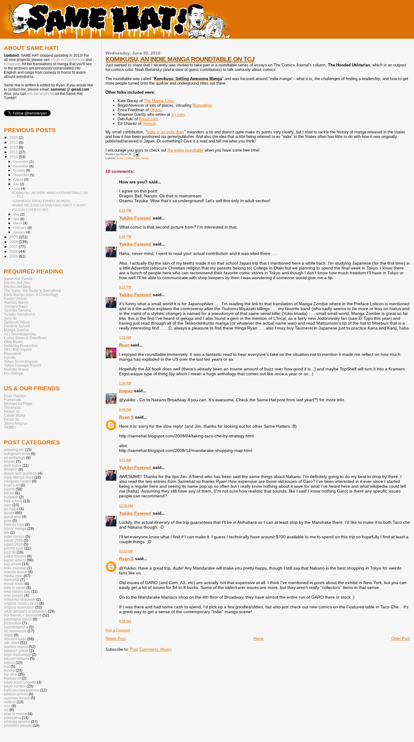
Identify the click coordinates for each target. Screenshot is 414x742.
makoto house (15, 572)
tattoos (9, 662)
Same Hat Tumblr (18, 279)
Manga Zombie (16, 330)
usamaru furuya (17, 698)
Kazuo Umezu (15, 298)
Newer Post (115, 638)
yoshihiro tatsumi (18, 725)
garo (8, 505)
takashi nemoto (16, 658)
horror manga (15, 528)
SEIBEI (9, 427)
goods (9, 513)
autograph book (17, 454)
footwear (11, 497)
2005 (14, 256)
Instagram (12, 64)
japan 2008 (13, 540)
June (17, 188)
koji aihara (12, 564)
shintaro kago (15, 639)
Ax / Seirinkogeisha (20, 334)
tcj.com (178, 114)
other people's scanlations (25, 611)
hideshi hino (14, 524)
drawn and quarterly (20, 473)
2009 (14, 237)
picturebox (12, 623)
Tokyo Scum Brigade (21, 361)
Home (258, 638)
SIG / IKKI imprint (18, 350)
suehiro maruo (16, 647)
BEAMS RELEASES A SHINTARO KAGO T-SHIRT (49, 205)
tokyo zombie (15, 686)
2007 (14, 247)
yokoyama (12, 718)
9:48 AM (125, 409)
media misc (13, 576)
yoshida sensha (17, 722)
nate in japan (14, 588)
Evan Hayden (15, 396)
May (16, 214)
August (18, 179)
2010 (14, 157)
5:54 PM (125, 236)
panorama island (18, 619)
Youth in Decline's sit (68, 60)
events (9, 489)
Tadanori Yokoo (17, 322)
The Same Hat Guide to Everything (32, 290)
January (19, 232)
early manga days (18, 477)
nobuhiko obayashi (19, 599)
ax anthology (14, 458)
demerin (11, 469)
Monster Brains (16, 369)
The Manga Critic (159, 101)
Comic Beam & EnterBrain (25, 338)
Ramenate (12, 400)
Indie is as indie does (165, 132)
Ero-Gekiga (13, 373)
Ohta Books (13, 342)
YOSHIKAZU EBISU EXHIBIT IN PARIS (41, 201)
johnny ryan (13, 548)
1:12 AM (125, 337)
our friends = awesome (23, 615)
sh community (15, 631)
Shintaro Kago (16, 306)
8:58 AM (125, 621)
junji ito (10, 552)
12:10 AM (126, 551)
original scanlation (19, 607)
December (21, 161)
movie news (14, 584)
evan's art (12, 485)
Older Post (400, 638)
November (21, 166)
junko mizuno (15, 556)
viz (6, 710)
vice (7, 706)
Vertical (149, 123)
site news (142, 158)
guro (8, 521)
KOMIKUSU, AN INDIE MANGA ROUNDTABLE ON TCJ (180, 58)
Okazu (156, 110)
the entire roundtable (185, 150)
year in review (15, 714)
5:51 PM (125, 210)
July (16, 184)
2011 (14, 152)
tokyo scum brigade (20, 682)
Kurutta (10, 357)
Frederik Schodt (17, 326)
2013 (14, 142)
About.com (148, 119)
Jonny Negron (15, 423)
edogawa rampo (17, 481)
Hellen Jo (12, 411)
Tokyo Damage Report (22, 365)
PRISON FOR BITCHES (30, 210)
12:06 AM (126, 505)
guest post (12, 517)
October (19, 170)
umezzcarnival (16, 694)
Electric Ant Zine (17, 283)
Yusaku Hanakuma (19, 314)
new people (13, 595)
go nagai (11, 509)
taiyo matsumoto (17, 655)
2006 (14, 251)
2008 (14, 242)
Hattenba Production (21, 346)
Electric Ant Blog (17, 287)
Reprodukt (12, 354)
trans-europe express (21, 690)
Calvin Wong (14, 415)
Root (124, 345)
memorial (11, 580)
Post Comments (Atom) (151, 649)
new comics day (17, 591)
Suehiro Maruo (16, 302)
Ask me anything (40, 94)
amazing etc (14, 450)
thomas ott (12, 678)
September (21, 175)
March (18, 223)
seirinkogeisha (16, 627)
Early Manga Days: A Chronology (31, 294)
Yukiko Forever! (135, 218)
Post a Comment (117, 630)
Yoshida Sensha (17, 310)
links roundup (15, 568)
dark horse (13, 465)
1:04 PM (125, 383)
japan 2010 (13, 544)
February (20, 227)
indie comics (125, 158)
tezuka (9, 670)
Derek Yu (11, 419)
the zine (10, 674)
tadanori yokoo (16, 651)
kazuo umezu (15, 560)
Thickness (12, 407)
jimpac (126, 390)
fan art (9, 493)
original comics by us (21, 603)
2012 (14, 147)
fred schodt (13, 501)
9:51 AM (125, 460)
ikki (6, 532)
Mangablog (202, 105)
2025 (14, 137)
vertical (10, 702)
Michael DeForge (18, 404)
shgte (8, 635)
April (16, 219)
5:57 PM (125, 287)
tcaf (7, 666)
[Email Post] (135, 154)
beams (9, 461)
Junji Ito (10, 318)
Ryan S (126, 417)
